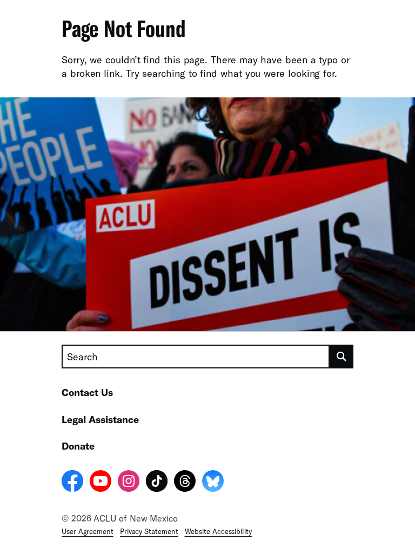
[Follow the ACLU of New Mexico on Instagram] (128, 482)
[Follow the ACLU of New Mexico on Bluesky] (213, 482)
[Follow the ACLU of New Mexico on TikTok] (157, 482)
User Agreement (87, 531)
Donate (78, 446)
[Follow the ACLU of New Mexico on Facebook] (72, 482)
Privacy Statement (149, 531)
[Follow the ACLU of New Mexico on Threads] (185, 482)
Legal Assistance (100, 419)
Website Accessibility (218, 531)
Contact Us (87, 392)
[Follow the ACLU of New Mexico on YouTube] (100, 482)
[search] (341, 356)
